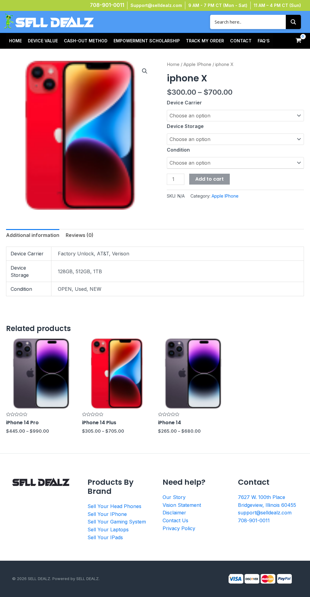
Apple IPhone (197, 64)
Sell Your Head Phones (114, 506)
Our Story (174, 497)
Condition (178, 150)
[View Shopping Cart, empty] (298, 41)
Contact (241, 40)
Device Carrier (184, 103)
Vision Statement (182, 505)
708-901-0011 (107, 5)
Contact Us (175, 520)
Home (173, 64)
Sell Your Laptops (108, 529)
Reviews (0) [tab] (80, 235)
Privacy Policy (179, 528)
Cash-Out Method (85, 40)
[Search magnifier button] (293, 22)
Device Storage (185, 126)
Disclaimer (174, 513)
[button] (144, 71)
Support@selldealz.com (156, 5)
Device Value (43, 40)
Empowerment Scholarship (147, 40)
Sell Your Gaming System (116, 522)
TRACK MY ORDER (205, 40)
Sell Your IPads (105, 537)
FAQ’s (264, 40)
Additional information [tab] (32, 235)
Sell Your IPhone (107, 514)
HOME (15, 40)
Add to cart (209, 178)
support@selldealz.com (265, 513)
